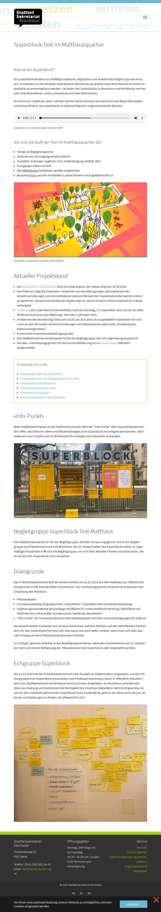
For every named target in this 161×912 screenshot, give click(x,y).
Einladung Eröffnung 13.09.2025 (41, 374)
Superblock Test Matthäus (39, 286)
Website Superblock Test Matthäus (43, 397)
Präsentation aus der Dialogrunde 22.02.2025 (50, 378)
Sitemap (141, 852)
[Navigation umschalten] (145, 17)
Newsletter (140, 871)
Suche (130, 852)
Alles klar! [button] (133, 904)
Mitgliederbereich (136, 866)
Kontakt (142, 847)
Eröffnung (23, 310)
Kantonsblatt (108, 343)
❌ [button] (156, 900)
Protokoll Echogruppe (34, 393)
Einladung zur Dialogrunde (38, 388)
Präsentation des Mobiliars (38, 383)
